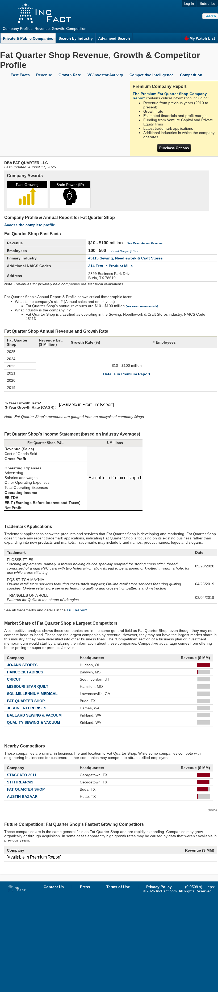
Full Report (77, 610)
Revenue (44, 75)
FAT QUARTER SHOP (26, 701)
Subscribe (207, 4)
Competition (191, 75)
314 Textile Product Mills (110, 266)
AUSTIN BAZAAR (22, 796)
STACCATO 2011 (21, 775)
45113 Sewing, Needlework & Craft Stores (125, 258)
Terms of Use (118, 887)
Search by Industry (75, 38)
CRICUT (14, 679)
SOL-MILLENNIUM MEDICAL (32, 694)
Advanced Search (114, 38)
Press (85, 887)
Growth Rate (69, 75)
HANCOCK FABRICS (25, 672)
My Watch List (202, 38)
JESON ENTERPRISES (26, 708)
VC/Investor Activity (105, 75)
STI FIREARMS (20, 782)
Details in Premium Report (126, 374)
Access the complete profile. (30, 225)
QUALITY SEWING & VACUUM (33, 722)
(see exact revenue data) (142, 306)
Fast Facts (20, 75)
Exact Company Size (124, 251)
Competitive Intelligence (151, 75)
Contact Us (54, 887)
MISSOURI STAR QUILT (27, 686)
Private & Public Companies (28, 38)
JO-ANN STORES (22, 665)
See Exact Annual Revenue (144, 243)
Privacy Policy (159, 887)
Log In (189, 4)
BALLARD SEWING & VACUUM (34, 715)
